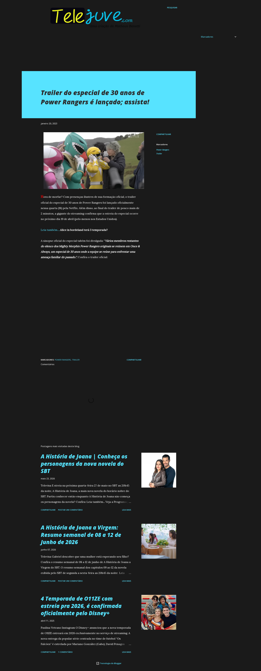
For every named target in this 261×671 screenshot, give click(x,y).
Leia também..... (50, 230)
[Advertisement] (103, 52)
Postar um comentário (70, 510)
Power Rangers (162, 149)
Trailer (159, 153)
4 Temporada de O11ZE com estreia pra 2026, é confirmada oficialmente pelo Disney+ (81, 606)
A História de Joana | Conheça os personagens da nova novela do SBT (84, 464)
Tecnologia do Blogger (110, 663)
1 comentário (65, 652)
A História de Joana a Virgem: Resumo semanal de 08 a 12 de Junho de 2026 (81, 535)
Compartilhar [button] (163, 134)
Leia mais (126, 510)
